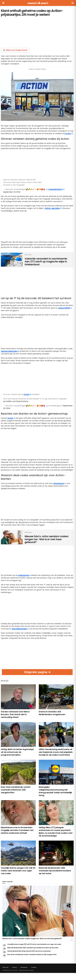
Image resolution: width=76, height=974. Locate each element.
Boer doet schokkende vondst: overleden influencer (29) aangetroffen (16, 790)
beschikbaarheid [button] (19, 629)
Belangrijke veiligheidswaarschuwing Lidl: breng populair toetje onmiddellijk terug (55, 791)
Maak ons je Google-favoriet (16, 50)
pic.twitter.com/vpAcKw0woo (15, 401)
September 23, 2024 (11, 192)
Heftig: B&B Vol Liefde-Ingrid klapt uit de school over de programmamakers (17, 752)
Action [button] (68, 133)
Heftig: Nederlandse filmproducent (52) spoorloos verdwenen (29, 951)
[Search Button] (73, 3)
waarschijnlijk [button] (64, 308)
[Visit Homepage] (37, 3)
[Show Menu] (3, 3)
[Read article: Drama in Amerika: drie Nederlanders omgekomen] (56, 696)
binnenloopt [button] (59, 483)
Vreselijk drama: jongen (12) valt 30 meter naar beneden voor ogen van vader (18, 871)
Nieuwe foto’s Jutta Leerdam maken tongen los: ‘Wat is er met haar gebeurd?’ (32, 939)
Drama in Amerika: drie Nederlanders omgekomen (52, 713)
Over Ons (5, 967)
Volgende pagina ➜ (37, 672)
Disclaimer (24, 967)
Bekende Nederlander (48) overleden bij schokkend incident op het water (55, 871)
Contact (33, 967)
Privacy (14, 967)
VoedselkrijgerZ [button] (55, 189)
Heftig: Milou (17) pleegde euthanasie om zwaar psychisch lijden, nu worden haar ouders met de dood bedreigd (55, 831)
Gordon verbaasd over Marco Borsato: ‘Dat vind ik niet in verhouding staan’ (15, 714)
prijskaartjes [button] (23, 575)
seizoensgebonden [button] (9, 351)
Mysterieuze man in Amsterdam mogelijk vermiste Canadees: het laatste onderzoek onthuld (17, 830)
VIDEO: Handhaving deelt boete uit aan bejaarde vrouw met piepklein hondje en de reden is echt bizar (56, 752)
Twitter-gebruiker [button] (52, 208)
